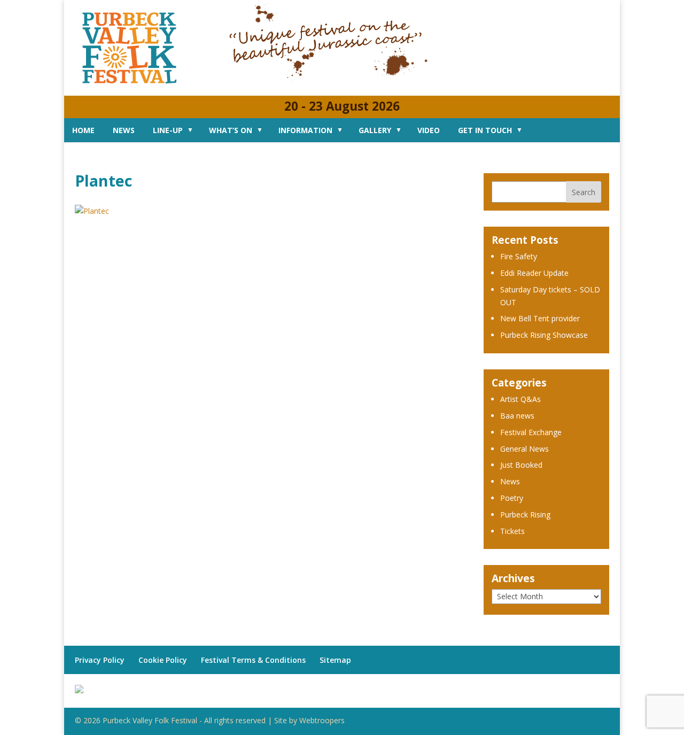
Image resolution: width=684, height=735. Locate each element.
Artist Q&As (520, 399)
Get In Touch (485, 130)
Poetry (511, 498)
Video (428, 130)
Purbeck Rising (525, 514)
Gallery (375, 130)
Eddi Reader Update (534, 273)
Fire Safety (518, 256)
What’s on (230, 130)
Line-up (168, 130)
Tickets (512, 531)
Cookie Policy (162, 660)
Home (83, 130)
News (124, 130)
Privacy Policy (100, 660)
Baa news (517, 416)
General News (524, 449)
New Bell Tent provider (540, 318)
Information (305, 130)
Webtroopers (322, 720)
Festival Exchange (531, 432)
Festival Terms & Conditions (253, 660)
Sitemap (335, 660)
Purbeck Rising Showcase (544, 335)
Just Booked (521, 465)
